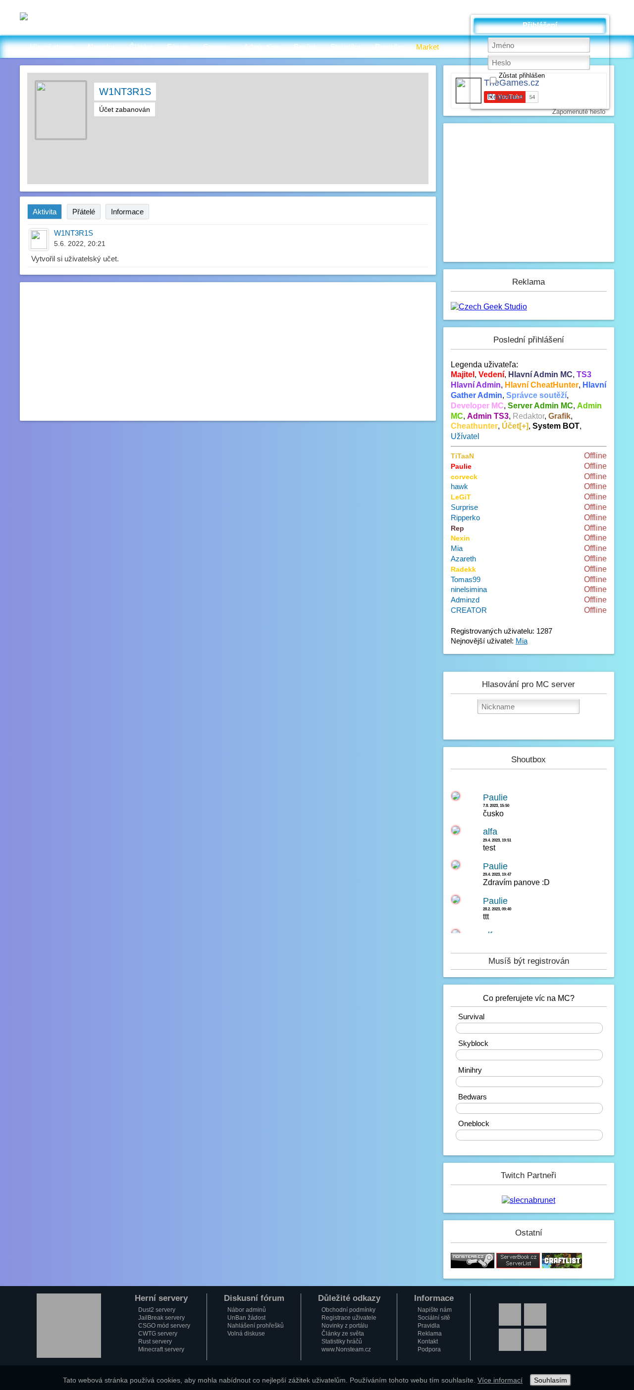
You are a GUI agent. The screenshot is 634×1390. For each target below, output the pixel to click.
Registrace (505, 96)
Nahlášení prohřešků (255, 1325)
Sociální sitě (434, 1317)
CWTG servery (157, 1333)
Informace (127, 211)
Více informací (500, 1380)
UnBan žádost (246, 1317)
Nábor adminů (246, 1309)
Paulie (461, 466)
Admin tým (261, 47)
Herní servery (161, 1298)
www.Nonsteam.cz (346, 1349)
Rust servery (155, 1341)
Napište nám (435, 1309)
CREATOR (469, 610)
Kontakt (428, 1341)
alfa (490, 832)
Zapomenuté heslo (578, 111)
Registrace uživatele (348, 1317)
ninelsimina (469, 589)
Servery (216, 47)
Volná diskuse (246, 1333)
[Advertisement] (228, 351)
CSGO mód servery (164, 1325)
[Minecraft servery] (518, 1265)
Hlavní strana (51, 47)
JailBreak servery (161, 1317)
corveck (464, 477)
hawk (459, 486)
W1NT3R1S (125, 91)
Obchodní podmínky (348, 1309)
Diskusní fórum (254, 1298)
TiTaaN (462, 456)
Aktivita (44, 211)
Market (427, 47)
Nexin (460, 538)
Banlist (305, 47)
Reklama (430, 1333)
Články (140, 47)
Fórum (177, 47)
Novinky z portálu (344, 1325)
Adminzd (465, 600)
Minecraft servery (161, 1349)
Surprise (464, 507)
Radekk (463, 569)
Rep (457, 528)
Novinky (101, 47)
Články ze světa (342, 1333)
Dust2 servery (156, 1309)
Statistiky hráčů (341, 1341)
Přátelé (83, 211)
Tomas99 (465, 579)
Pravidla (388, 47)
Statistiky (345, 47)
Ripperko (465, 517)
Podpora (429, 1349)
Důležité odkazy (349, 1298)
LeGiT (461, 497)
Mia (457, 548)
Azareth (463, 558)
